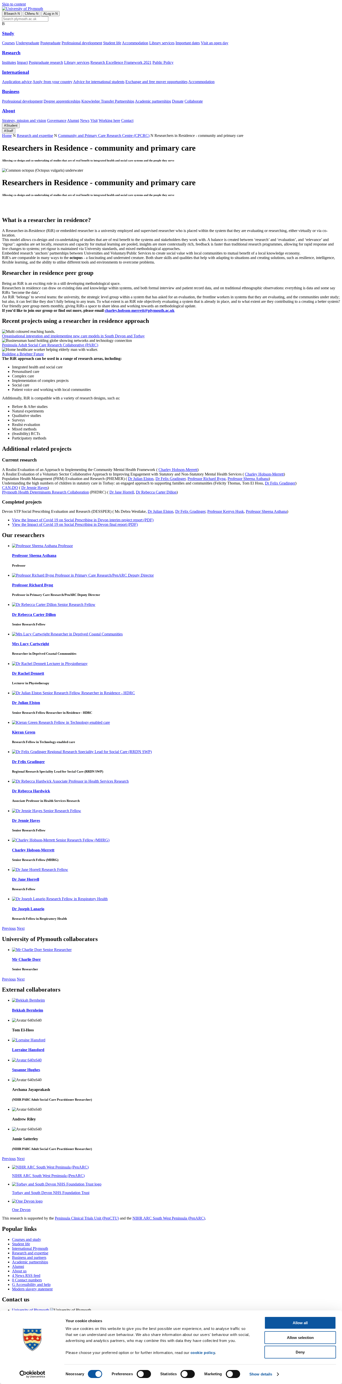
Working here (109, 120)
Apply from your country (52, 82)
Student (11, 125)
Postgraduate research (46, 62)
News (84, 120)
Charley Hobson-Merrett (177, 470)
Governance (56, 120)
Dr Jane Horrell (121, 492)
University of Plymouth (30, 1310)
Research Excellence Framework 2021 (120, 62)
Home (7, 135)
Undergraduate (27, 43)
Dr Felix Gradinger (170, 479)
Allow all (300, 1323)
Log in (50, 14)
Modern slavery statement (32, 1289)
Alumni (73, 120)
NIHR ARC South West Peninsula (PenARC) (168, 1218)
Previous (9, 928)
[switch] (144, 1374)
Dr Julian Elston (140, 479)
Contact (127, 120)
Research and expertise (35, 135)
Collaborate (194, 101)
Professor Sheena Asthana (248, 479)
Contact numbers (27, 1280)
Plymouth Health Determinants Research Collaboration (45, 492)
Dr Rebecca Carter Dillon (156, 492)
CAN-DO (10, 488)
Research (11, 52)
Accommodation (135, 43)
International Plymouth (30, 1248)
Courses (8, 43)
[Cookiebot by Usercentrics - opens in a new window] (32, 1374)
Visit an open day (214, 43)
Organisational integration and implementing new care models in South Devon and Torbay (73, 336)
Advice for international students (98, 82)
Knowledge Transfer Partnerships (107, 101)
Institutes (9, 62)
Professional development (82, 43)
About (8, 110)
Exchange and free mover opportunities (156, 82)
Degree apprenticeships (62, 101)
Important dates (188, 43)
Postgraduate (50, 43)
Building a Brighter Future (23, 354)
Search (12, 14)
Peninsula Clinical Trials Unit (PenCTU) (87, 1218)
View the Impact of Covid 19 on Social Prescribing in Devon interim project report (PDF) (82, 520)
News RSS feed (26, 1275)
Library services (162, 43)
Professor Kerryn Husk (225, 511)
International (15, 72)
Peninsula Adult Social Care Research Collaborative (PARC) (50, 345)
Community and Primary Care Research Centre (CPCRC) (103, 135)
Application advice (17, 82)
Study (8, 33)
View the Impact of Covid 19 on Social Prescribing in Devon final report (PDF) (75, 524)
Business (10, 91)
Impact (22, 62)
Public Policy (163, 62)
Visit (94, 120)
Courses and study (26, 1239)
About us (19, 1271)
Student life (112, 43)
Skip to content (14, 4)
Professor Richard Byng (207, 479)
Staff (8, 131)
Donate (178, 101)
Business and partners (29, 1257)
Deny (300, 1352)
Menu (31, 14)
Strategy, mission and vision (24, 120)
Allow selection (300, 1337)
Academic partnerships (153, 101)
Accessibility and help (31, 1284)
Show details (260, 1374)
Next (21, 928)
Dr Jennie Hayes (34, 488)
